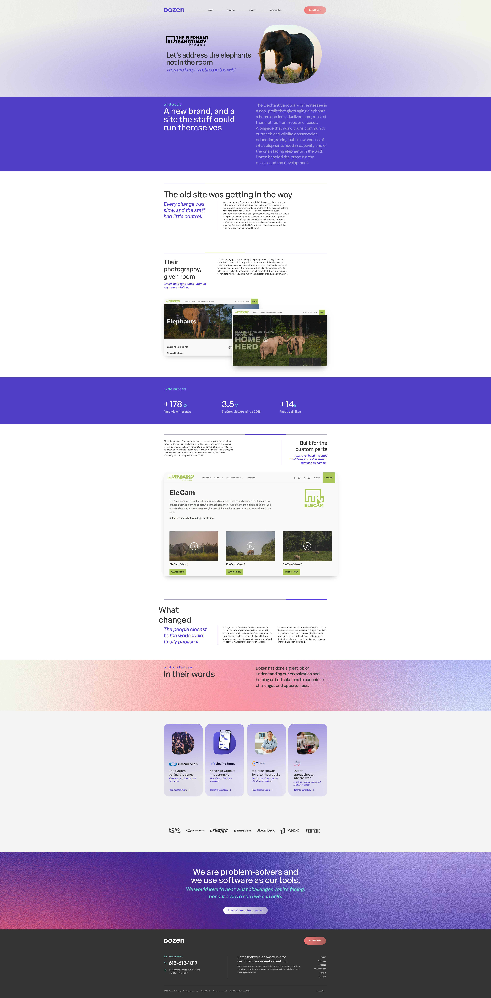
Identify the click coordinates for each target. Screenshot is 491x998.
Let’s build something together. (245, 910)
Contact (322, 976)
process (252, 10)
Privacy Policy (321, 991)
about (210, 10)
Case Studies (320, 969)
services (231, 10)
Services (322, 961)
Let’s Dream (315, 10)
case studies (275, 10)
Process (322, 965)
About (323, 957)
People (323, 973)
